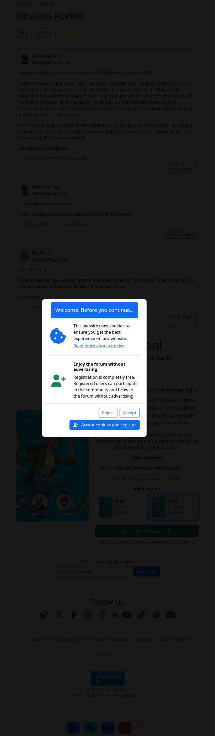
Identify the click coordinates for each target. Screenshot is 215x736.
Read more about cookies (98, 346)
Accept (129, 413)
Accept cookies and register (108, 425)
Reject (108, 413)
